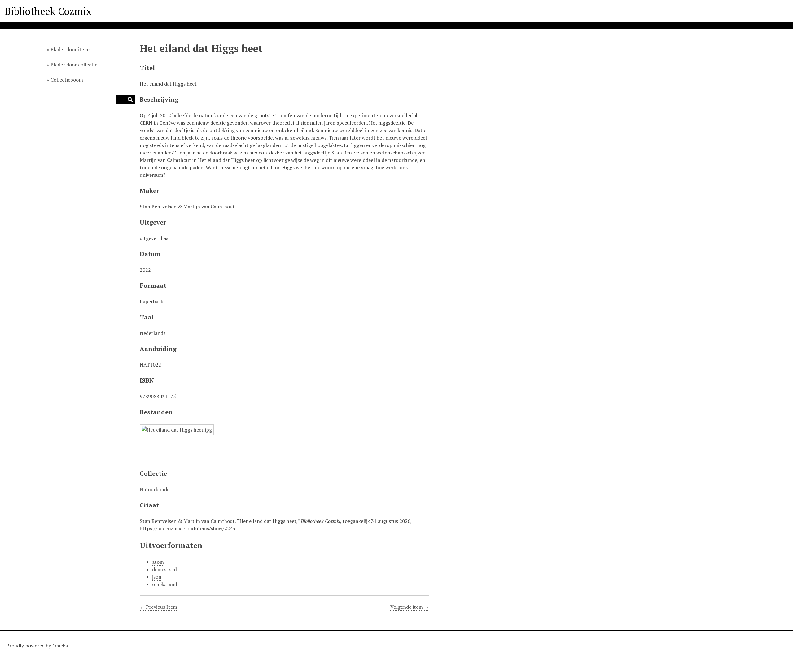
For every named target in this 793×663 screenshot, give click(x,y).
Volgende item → (409, 606)
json (156, 576)
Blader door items (70, 49)
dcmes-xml (164, 569)
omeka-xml (164, 584)
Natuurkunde (154, 489)
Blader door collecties (74, 64)
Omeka (60, 645)
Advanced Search (120, 99)
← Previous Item (158, 606)
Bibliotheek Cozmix (48, 11)
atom (158, 561)
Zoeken (130, 99)
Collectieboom (66, 79)
